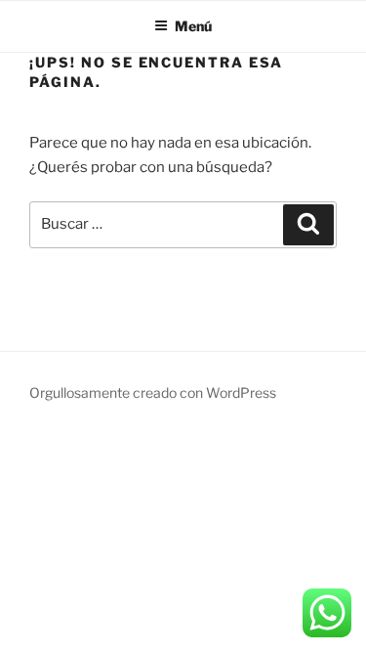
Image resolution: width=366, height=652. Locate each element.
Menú (193, 26)
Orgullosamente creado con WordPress (152, 392)
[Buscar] (308, 224)
